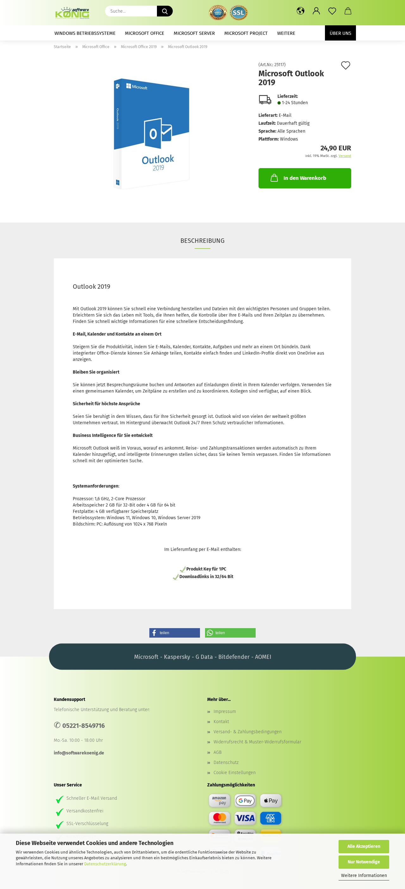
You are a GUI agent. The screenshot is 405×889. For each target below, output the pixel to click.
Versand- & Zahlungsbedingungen (248, 732)
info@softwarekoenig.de (79, 753)
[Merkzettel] (332, 11)
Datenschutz (226, 762)
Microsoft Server (194, 33)
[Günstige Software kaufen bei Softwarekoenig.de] (74, 12)
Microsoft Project (246, 33)
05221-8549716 (83, 725)
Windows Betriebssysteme (84, 33)
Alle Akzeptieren (363, 846)
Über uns (340, 33)
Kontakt (221, 721)
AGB (217, 752)
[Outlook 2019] (151, 133)
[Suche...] (165, 11)
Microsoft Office (144, 33)
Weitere (286, 33)
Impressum (225, 711)
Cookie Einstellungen (235, 772)
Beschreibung (202, 240)
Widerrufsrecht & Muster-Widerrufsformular (257, 742)
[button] (300, 11)
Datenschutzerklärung (105, 863)
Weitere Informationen (364, 875)
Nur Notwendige (364, 862)
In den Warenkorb (305, 178)
